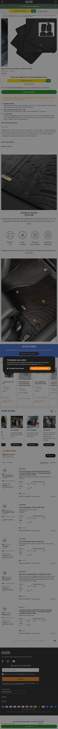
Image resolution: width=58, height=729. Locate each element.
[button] (15, 368)
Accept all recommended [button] (40, 368)
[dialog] (29, 364)
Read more (41, 364)
